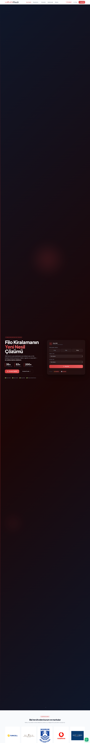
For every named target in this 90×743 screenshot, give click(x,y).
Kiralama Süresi (53, 347)
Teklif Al (82, 2)
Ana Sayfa (28, 2)
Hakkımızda (50, 2)
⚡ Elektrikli (56, 371)
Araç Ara (67, 366)
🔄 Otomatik (63, 371)
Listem (69, 2)
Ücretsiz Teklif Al (13, 371)
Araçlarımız (35, 2)
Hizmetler (43, 2)
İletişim (56, 2)
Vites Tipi (51, 359)
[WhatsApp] (86, 739)
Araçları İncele (25, 371)
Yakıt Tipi (51, 353)
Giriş (76, 2)
